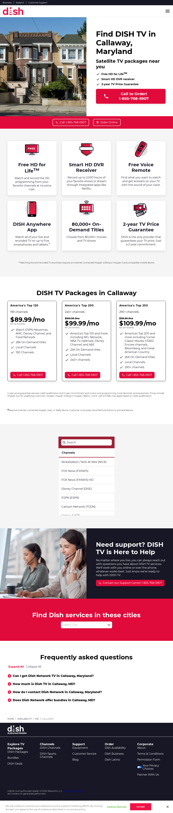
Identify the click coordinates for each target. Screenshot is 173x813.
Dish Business (114, 753)
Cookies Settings (116, 806)
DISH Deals (14, 763)
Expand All (16, 666)
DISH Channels (50, 747)
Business (7, 2)
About (141, 747)
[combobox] (83, 625)
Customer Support (37, 2)
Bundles (13, 757)
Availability (24, 719)
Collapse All (33, 666)
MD (37, 719)
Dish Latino (112, 759)
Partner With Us (148, 774)
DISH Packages (17, 751)
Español (20, 2)
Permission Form (148, 759)
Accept (141, 806)
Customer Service (84, 753)
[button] (109, 625)
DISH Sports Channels (48, 755)
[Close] (167, 806)
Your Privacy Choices (151, 767)
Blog (75, 759)
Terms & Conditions (150, 753)
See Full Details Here (73, 791)
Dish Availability (115, 747)
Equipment (80, 747)
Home (10, 719)
